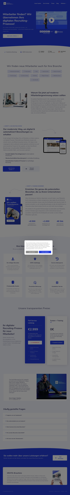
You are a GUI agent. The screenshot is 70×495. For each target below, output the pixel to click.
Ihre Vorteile (46, 3)
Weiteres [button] (63, 3)
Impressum (51, 491)
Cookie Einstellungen (38, 248)
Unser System (37, 3)
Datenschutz (57, 491)
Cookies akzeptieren (45, 252)
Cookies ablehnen (32, 252)
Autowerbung (34, 111)
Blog (57, 3)
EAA (66, 491)
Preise (52, 3)
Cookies (62, 491)
